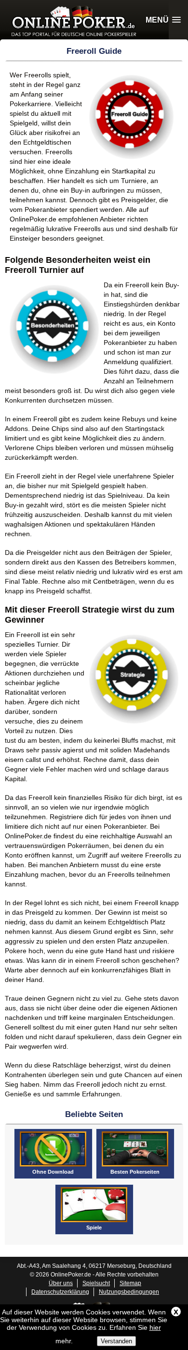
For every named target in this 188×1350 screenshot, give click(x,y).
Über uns (61, 1283)
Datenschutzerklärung (60, 1292)
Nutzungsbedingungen (129, 1292)
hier (155, 1327)
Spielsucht (96, 1283)
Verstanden (116, 1341)
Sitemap (130, 1283)
